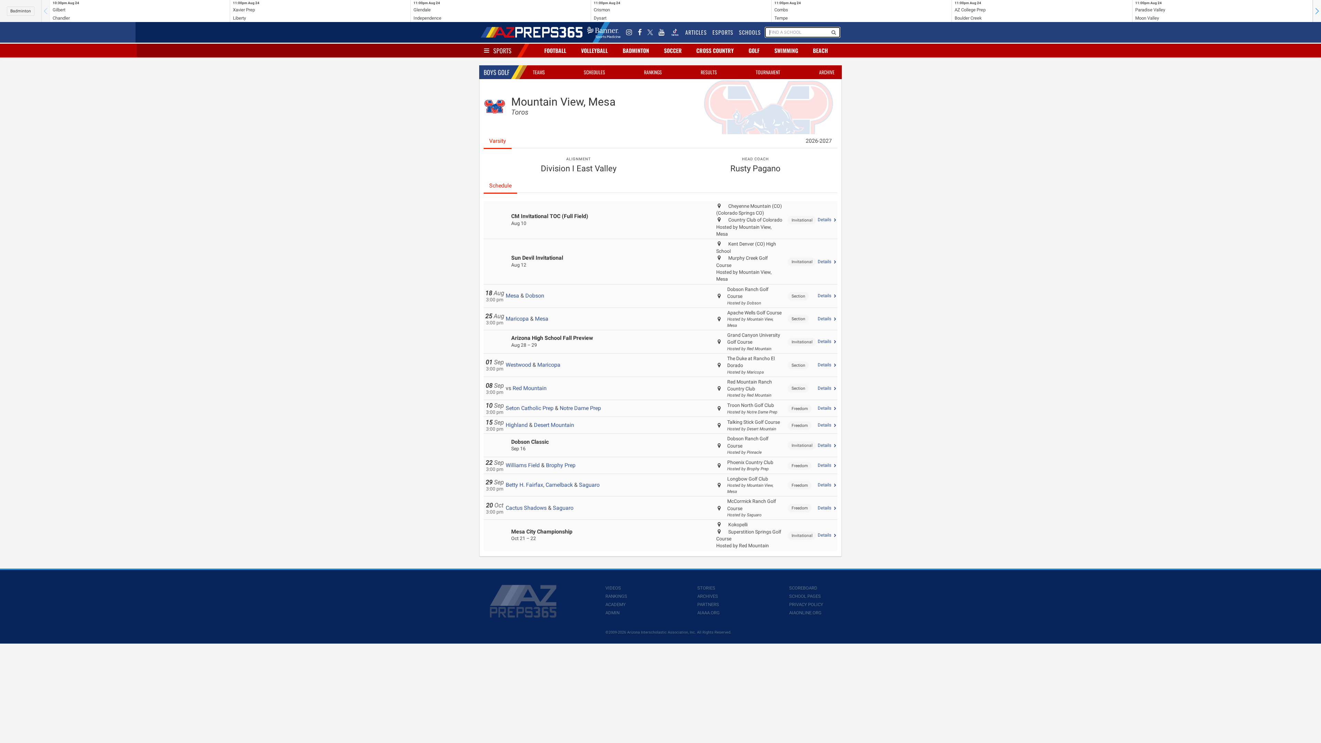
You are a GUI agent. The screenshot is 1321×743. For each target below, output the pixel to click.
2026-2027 (819, 141)
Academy (615, 604)
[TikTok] (675, 32)
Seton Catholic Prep (530, 408)
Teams (539, 72)
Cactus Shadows (526, 508)
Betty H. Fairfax (524, 485)
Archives (707, 596)
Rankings (653, 72)
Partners (708, 604)
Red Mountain (530, 388)
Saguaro (589, 485)
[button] (1317, 11)
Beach (820, 50)
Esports (722, 32)
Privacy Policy (806, 604)
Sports (502, 50)
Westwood (518, 365)
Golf (754, 50)
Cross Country (715, 50)
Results (709, 72)
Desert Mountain (554, 425)
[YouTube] (661, 32)
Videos (613, 588)
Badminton (20, 11)
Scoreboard (803, 588)
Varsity (497, 141)
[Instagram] (629, 32)
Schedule (500, 185)
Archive (827, 72)
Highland (517, 425)
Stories (706, 588)
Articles (696, 32)
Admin (612, 612)
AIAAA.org (708, 612)
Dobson (534, 295)
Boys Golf (496, 72)
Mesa (512, 295)
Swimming (786, 50)
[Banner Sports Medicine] (604, 32)
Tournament (768, 72)
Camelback (559, 485)
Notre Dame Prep (580, 408)
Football (555, 50)
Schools (750, 32)
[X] (650, 32)
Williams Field (523, 465)
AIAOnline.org (805, 612)
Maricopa (517, 318)
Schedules (594, 72)
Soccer (673, 50)
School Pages (805, 596)
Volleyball (594, 50)
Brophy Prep (561, 465)
